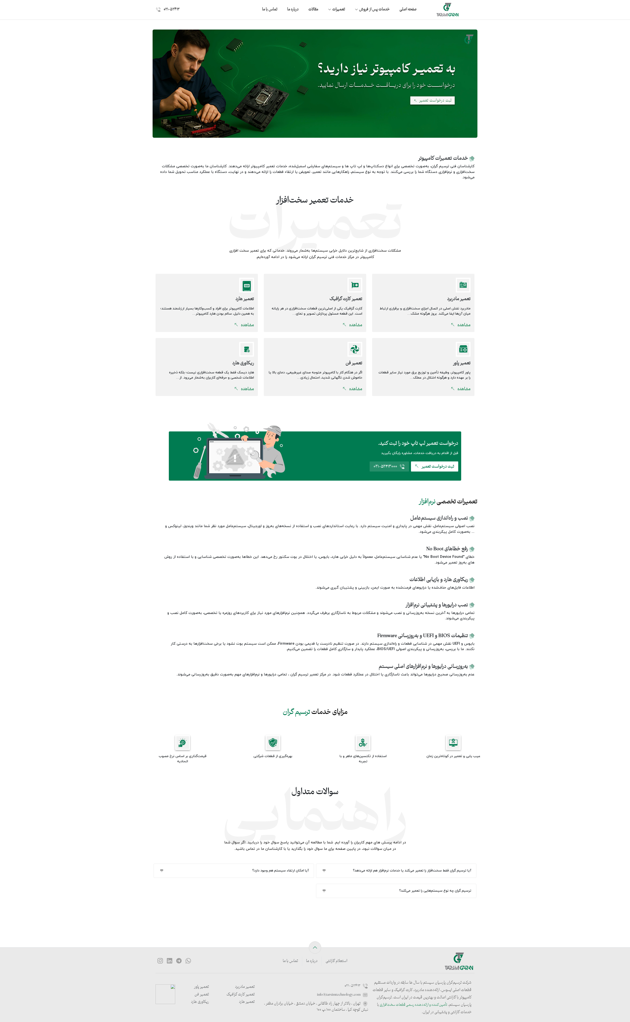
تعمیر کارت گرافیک (240, 995)
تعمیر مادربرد (245, 987)
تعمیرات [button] (338, 9)
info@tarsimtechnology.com (339, 995)
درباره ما (293, 9)
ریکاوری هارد (200, 1002)
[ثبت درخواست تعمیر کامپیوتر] (315, 83)
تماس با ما (269, 9)
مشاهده (464, 325)
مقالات (313, 9)
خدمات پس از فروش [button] (374, 9)
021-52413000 (385, 466)
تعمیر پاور (201, 987)
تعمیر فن (201, 995)
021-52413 (171, 9)
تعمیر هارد (247, 1002)
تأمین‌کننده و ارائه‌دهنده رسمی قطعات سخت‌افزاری (413, 1005)
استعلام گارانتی (336, 961)
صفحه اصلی (408, 9)
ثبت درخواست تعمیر (437, 466)
